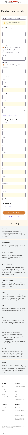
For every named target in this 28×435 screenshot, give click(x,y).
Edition (4, 137)
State (3, 168)
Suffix (3, 107)
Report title (5, 122)
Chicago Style (18, 396)
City (3, 160)
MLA (16, 394)
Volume (4, 129)
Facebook (4, 407)
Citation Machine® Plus (20, 386)
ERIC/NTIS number (7, 68)
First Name (5, 86)
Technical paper (17, 47)
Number (4, 55)
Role (3, 79)
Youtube (3, 413)
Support (3, 394)
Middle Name (5, 93)
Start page (5, 183)
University (5, 30)
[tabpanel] (14, 115)
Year (3, 176)
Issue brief (19, 49)
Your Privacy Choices (19, 415)
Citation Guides (18, 389)
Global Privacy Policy (19, 410)
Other (19, 52)
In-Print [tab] (4, 18)
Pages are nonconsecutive (12, 199)
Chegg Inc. (4, 389)
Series (4, 145)
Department (5, 37)
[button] (14, 83)
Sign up (19, 2)
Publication (8, 49)
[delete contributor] (25, 110)
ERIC (6, 65)
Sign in (24, 2)
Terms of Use (18, 407)
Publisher (4, 152)
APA (16, 391)
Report (7, 47)
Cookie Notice (18, 413)
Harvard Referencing (19, 399)
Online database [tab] (17, 18)
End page (4, 191)
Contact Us (4, 391)
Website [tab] (10, 18)
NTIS (13, 65)
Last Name (5, 100)
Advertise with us (5, 396)
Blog (3, 386)
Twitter (3, 410)
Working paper (9, 52)
